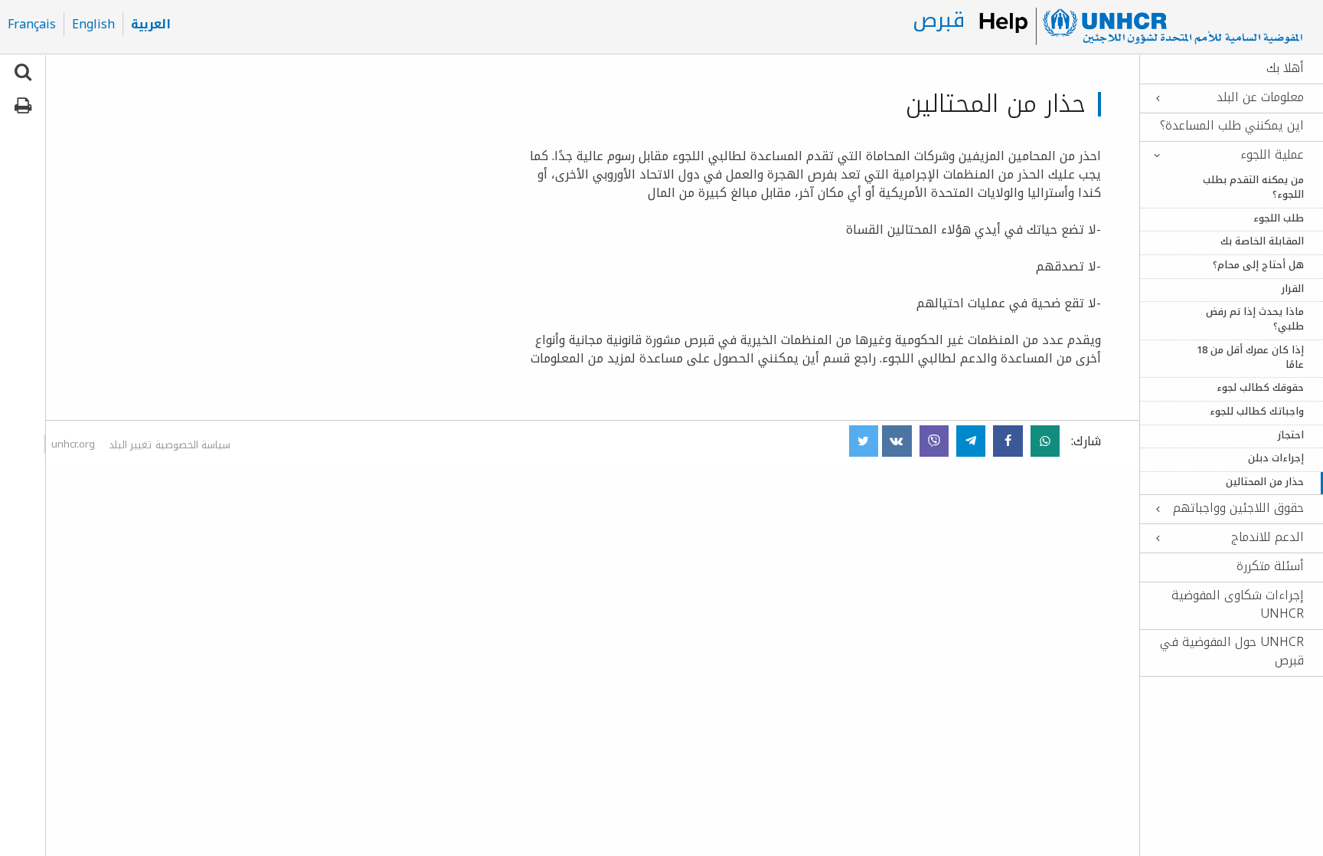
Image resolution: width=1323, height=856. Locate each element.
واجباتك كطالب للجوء (1257, 412)
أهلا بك (1285, 68)
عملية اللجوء (1272, 155)
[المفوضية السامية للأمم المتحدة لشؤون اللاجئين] (1140, 27)
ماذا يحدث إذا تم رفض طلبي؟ (1255, 319)
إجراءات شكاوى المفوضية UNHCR (1237, 604)
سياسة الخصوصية (192, 444)
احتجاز (1291, 435)
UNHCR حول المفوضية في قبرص (1232, 651)
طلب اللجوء (1278, 219)
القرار (1293, 289)
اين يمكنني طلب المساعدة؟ (1232, 125)
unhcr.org (73, 444)
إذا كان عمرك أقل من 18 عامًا (1250, 357)
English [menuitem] (93, 24)
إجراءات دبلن (1276, 458)
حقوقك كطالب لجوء (1260, 388)
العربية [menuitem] (151, 24)
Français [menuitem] (32, 24)
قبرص (939, 20)
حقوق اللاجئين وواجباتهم (1238, 508)
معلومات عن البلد (1260, 97)
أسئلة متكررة (1270, 566)
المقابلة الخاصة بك (1262, 241)
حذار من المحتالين (1265, 482)
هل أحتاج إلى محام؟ (1258, 265)
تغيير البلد (130, 444)
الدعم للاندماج (1267, 537)
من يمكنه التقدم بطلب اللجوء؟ (1253, 187)
